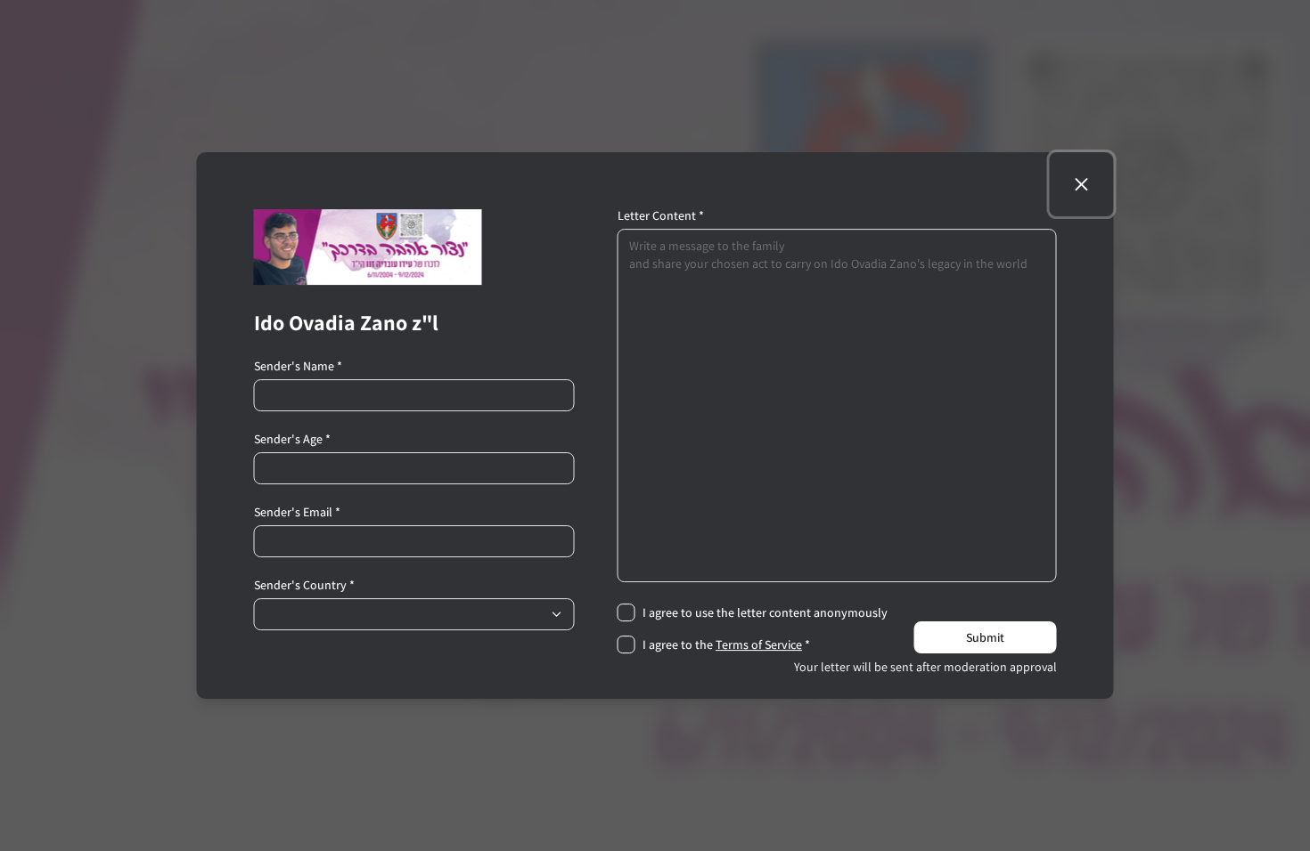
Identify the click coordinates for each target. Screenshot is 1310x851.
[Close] (1082, 184)
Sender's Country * (304, 585)
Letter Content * (661, 215)
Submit (985, 637)
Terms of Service (759, 644)
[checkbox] (626, 612)
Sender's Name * (298, 366)
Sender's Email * (297, 512)
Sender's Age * (292, 439)
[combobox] (414, 614)
